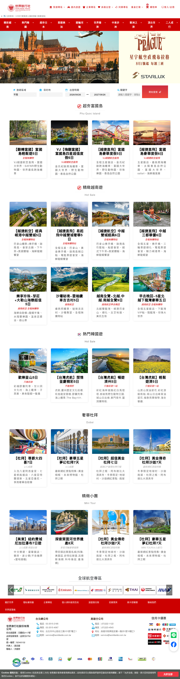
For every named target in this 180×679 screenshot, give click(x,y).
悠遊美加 (61, 24)
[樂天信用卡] (168, 642)
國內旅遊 (75, 6)
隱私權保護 (28, 602)
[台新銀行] (154, 635)
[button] (13, 51)
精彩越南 (7, 24)
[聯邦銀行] (154, 629)
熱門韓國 (25, 24)
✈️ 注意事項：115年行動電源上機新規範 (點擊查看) (24, 16)
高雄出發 (106, 6)
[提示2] (157, 624)
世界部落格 (10, 609)
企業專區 (90, 6)
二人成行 (169, 24)
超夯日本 (43, 24)
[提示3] (165, 624)
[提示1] (150, 624)
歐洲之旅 (133, 24)
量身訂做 (136, 6)
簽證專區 (58, 6)
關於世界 (9, 602)
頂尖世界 (151, 24)
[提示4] (172, 624)
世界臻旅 (97, 24)
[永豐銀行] (168, 629)
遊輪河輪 (79, 24)
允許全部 (168, 674)
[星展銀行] (154, 642)
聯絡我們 (152, 602)
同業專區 (123, 6)
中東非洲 (115, 24)
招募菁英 (113, 602)
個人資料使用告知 (70, 602)
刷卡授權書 (132, 602)
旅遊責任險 (94, 602)
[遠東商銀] (168, 635)
